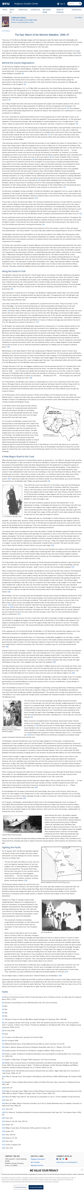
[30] (73, 673)
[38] (60, 975)
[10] (39, 180)
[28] (7, 646)
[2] (23, 73)
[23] (72, 567)
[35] (24, 798)
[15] (11, 289)
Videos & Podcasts (60, 10)
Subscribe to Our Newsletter (67, 1162)
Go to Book (78, 17)
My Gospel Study (47, 10)
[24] (8, 592)
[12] (36, 198)
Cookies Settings (20, 1187)
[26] (11, 607)
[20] (9, 479)
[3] (25, 84)
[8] (51, 157)
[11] (64, 187)
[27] (19, 614)
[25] (9, 605)
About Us (12, 10)
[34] (36, 787)
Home (4, 9)
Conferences (35, 9)
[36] (25, 880)
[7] (49, 135)
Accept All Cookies (36, 1187)
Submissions (77, 9)
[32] (37, 725)
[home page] (6, 3)
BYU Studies (35, 1162)
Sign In (62, 4)
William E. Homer (29, 22)
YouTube (66, 1159)
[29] (54, 662)
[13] (80, 213)
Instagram (60, 1159)
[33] (29, 735)
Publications (23, 9)
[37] (66, 972)
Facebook (57, 1159)
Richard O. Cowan (16, 22)
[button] (82, 1169)
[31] (31, 717)
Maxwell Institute (37, 1165)
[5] (68, 108)
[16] (9, 310)
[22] (52, 545)
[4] (9, 100)
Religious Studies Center (26, 3)
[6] (77, 124)
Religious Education (38, 1159)
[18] (8, 347)
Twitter (63, 1159)
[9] (34, 159)
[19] (31, 378)
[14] (43, 224)
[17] (37, 322)
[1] (77, 53)
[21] (49, 481)
